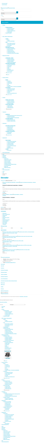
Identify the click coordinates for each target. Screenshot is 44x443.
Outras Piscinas (9, 31)
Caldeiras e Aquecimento (10, 131)
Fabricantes (4, 155)
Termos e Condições (4, 274)
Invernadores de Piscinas (11, 88)
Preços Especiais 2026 (6, 152)
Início (3, 154)
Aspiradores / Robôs (6, 335)
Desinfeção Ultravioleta (10, 116)
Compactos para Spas (8, 331)
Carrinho (2, 286)
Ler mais (4, 192)
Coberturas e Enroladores (11, 142)
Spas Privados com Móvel (11, 43)
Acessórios (7, 364)
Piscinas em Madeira (10, 29)
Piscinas (4, 218)
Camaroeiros (9, 66)
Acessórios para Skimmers (11, 64)
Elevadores (4, 183)
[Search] (17, 12)
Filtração (4, 97)
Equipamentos (5, 137)
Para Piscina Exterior (10, 144)
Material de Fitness (8, 421)
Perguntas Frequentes (7, 163)
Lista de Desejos (4, 4)
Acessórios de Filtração (10, 102)
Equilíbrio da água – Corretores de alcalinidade (14, 86)
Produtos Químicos (5, 77)
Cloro (8, 84)
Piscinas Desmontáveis (10, 28)
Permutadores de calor (10, 130)
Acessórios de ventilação (10, 125)
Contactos (4, 156)
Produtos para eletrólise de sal (12, 93)
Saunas (7, 38)
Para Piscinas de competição (11, 141)
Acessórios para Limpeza (10, 63)
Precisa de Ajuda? (4, 3)
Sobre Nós (2, 265)
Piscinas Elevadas (9, 27)
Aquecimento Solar (10, 126)
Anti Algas (8, 85)
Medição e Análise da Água (9, 399)
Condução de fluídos (10, 143)
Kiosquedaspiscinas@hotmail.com (10, 262)
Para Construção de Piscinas (11, 145)
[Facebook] (42, 5)
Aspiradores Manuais (10, 61)
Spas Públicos (9, 45)
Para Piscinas (8, 140)
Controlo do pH (9, 83)
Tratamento (4, 224)
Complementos (9, 82)
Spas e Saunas (5, 223)
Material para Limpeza (6, 55)
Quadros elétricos (10, 106)
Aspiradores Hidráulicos (10, 60)
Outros (4, 422)
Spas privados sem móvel (11, 44)
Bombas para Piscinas (10, 99)
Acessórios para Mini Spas (11, 48)
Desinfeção (8, 114)
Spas (6, 42)
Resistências (9, 133)
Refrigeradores (9, 132)
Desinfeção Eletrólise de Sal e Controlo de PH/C (14, 115)
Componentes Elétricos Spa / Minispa (13, 53)
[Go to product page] (23, 182)
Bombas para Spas (10, 49)
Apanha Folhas (9, 65)
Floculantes (8, 87)
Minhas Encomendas (7, 167)
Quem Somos (6, 158)
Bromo (7, 79)
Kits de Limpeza (9, 71)
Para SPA (6, 375)
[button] (2, 9)
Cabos (8, 67)
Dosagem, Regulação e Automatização (13, 117)
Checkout (2, 288)
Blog (3, 168)
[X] (41, 5)
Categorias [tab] (3, 306)
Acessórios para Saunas (8, 321)
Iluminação (9, 146)
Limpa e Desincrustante (10, 89)
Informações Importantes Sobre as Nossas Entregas (9, 280)
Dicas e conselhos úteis (6, 214)
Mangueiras (7, 346)
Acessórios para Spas (10, 47)
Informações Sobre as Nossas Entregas (10, 164)
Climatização (4, 123)
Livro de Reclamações (7, 165)
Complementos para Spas (9, 332)
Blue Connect (9, 150)
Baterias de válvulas (10, 103)
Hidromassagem (8, 46)
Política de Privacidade (7, 159)
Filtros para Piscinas (10, 104)
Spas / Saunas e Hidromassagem (7, 36)
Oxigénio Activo (7, 374)
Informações (4, 157)
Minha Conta (6, 166)
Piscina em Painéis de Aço (11, 30)
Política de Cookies (4, 272)
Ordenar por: (3, 180)
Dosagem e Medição (9, 118)
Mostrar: (2, 207)
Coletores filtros (9, 105)
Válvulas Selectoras (10, 107)
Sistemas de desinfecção (11, 119)
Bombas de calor (7, 403)
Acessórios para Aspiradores (11, 62)
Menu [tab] (2, 307)
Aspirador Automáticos (10, 59)
